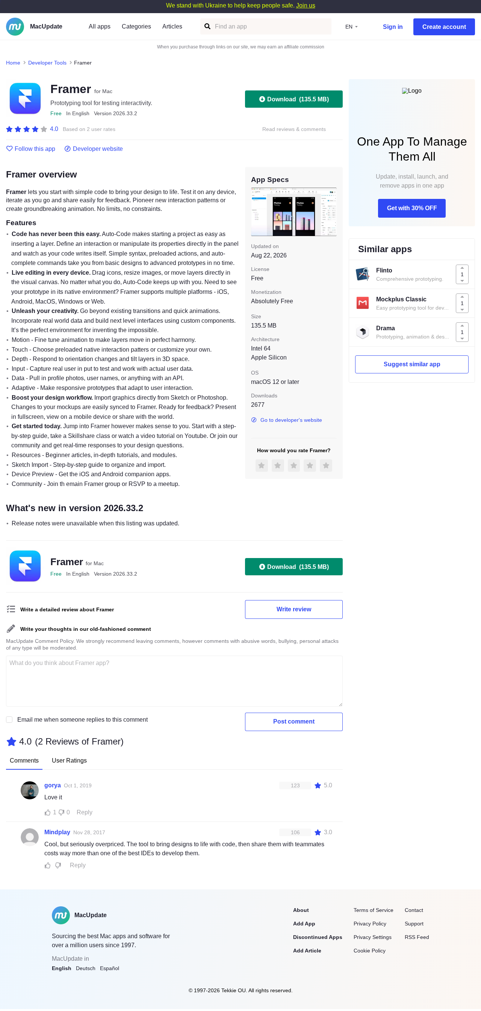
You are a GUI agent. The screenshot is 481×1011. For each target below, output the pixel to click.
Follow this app (35, 149)
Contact (414, 910)
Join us (305, 5)
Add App (304, 923)
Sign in (393, 27)
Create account (444, 27)
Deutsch (85, 968)
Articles (172, 26)
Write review (294, 609)
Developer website (98, 149)
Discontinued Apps (317, 937)
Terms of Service (373, 910)
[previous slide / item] (256, 212)
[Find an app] (206, 26)
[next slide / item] (331, 212)
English (61, 968)
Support (414, 923)
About (301, 910)
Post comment (294, 721)
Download (298, 99)
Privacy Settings (373, 937)
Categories (136, 26)
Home (13, 62)
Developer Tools (47, 62)
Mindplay (57, 832)
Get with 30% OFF (412, 208)
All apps (99, 26)
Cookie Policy (370, 950)
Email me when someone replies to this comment (82, 719)
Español (109, 968)
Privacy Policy (370, 923)
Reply (84, 812)
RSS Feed (417, 937)
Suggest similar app (412, 364)
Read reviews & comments (294, 129)
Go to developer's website (291, 420)
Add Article (307, 950)
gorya (52, 785)
